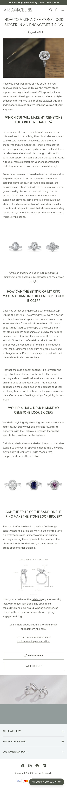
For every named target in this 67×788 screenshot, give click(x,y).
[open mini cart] (57, 9)
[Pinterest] (37, 765)
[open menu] (62, 9)
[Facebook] (22, 765)
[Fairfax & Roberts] (17, 10)
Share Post (35, 655)
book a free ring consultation (33, 641)
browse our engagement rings (34, 637)
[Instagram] (30, 765)
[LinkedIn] (44, 765)
